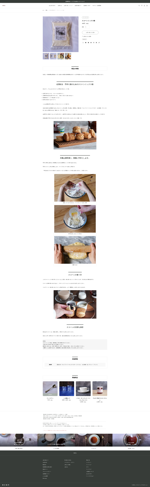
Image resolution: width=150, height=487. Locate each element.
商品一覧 (88, 460)
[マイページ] (144, 5)
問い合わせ (45, 478)
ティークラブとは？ (90, 476)
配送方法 (44, 464)
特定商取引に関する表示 (47, 466)
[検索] (139, 5)
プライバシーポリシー (47, 471)
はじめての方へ (52, 5)
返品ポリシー (45, 469)
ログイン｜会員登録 (97, 5)
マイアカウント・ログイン (69, 462)
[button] (86, 394)
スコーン (84, 39)
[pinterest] (6, 484)
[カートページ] (147, 5)
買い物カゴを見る (68, 460)
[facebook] (2, 484)
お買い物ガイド (78, 5)
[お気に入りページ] (142, 5)
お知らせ (60, 5)
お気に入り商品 (67, 464)
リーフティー (88, 462)
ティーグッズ (85, 17)
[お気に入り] (67, 394)
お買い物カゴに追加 (90, 32)
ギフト (87, 466)
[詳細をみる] (64, 394)
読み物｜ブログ (87, 5)
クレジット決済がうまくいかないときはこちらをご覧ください (55, 430)
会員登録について (46, 473)
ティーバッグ (88, 464)
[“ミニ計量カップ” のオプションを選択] (69, 394)
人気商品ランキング (90, 471)
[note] (8, 484)
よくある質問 (45, 476)
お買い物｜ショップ (68, 5)
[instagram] (4, 484)
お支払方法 (45, 462)
